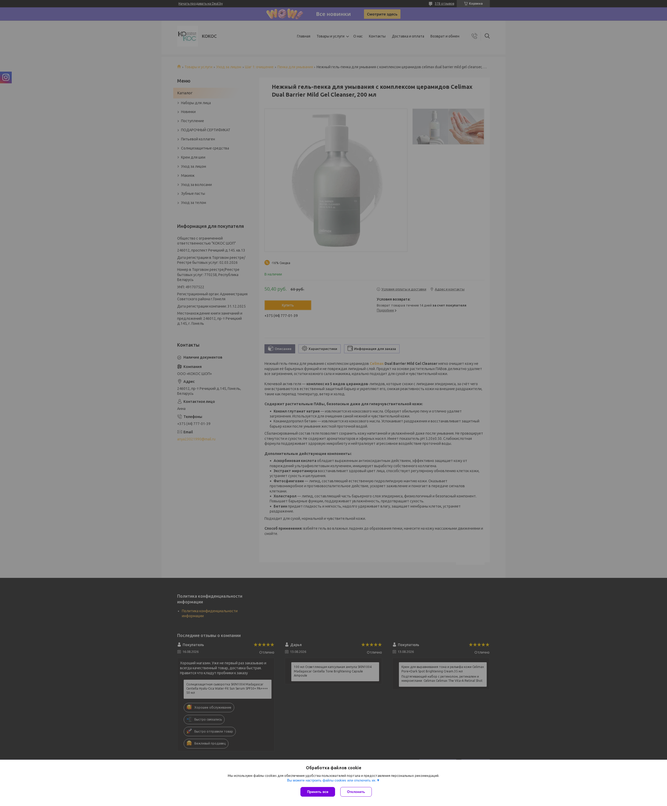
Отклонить (356, 792)
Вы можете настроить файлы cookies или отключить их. (331, 780)
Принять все (317, 792)
